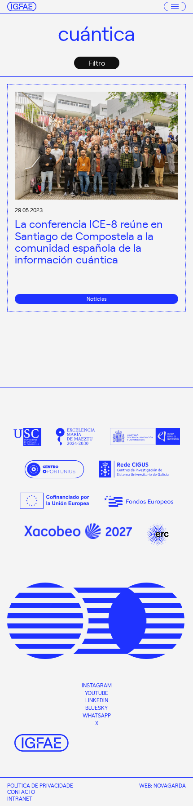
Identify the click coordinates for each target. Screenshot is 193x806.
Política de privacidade (40, 785)
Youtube (96, 692)
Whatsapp (97, 715)
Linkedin (96, 700)
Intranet (19, 798)
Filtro (96, 62)
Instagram (97, 685)
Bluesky (96, 707)
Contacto (21, 791)
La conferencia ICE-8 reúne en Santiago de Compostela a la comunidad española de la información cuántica (89, 241)
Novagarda (170, 785)
